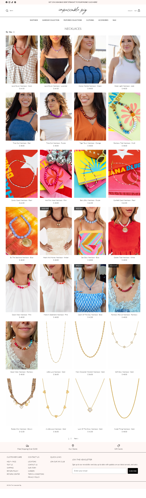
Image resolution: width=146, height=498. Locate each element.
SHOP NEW (34, 20)
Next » (76, 438)
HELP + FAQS (11, 461)
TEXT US (10, 465)
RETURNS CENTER (13, 474)
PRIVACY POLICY (34, 477)
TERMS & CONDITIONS (36, 474)
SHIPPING (10, 468)
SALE (114, 20)
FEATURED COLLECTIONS (73, 20)
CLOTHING (90, 20)
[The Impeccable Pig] (73, 11)
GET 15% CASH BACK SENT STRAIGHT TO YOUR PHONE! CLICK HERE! (73, 2)
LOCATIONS (32, 461)
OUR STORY (32, 468)
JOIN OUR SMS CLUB (57, 461)
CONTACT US (32, 465)
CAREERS (31, 471)
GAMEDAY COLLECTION (50, 20)
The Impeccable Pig (16, 485)
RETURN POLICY (12, 471)
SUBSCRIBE (133, 471)
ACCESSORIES (103, 20)
